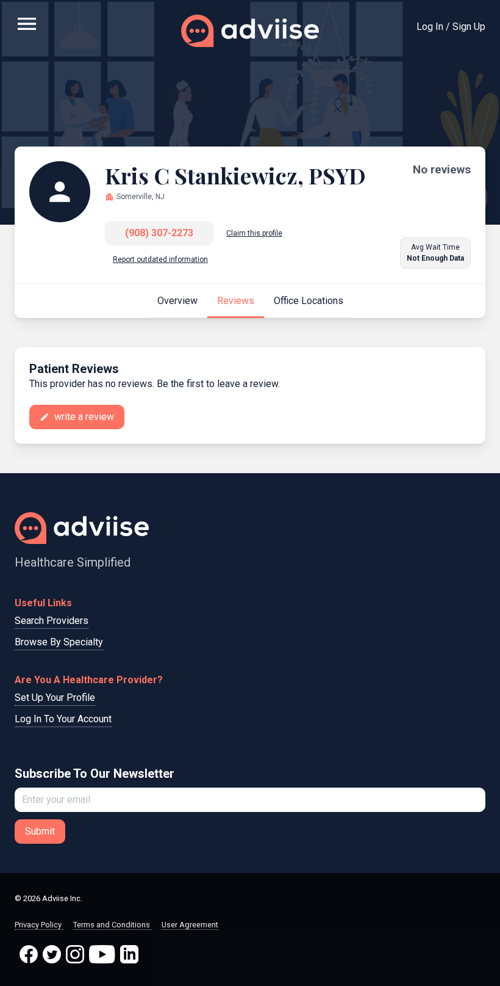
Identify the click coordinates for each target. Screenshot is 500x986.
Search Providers (51, 620)
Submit (40, 831)
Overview (177, 300)
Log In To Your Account (63, 719)
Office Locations (308, 300)
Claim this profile (254, 233)
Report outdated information (160, 259)
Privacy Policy (39, 924)
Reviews (235, 300)
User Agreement (190, 924)
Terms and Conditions (112, 924)
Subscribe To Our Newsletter (94, 773)
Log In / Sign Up (450, 26)
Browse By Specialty (59, 642)
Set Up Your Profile (55, 697)
